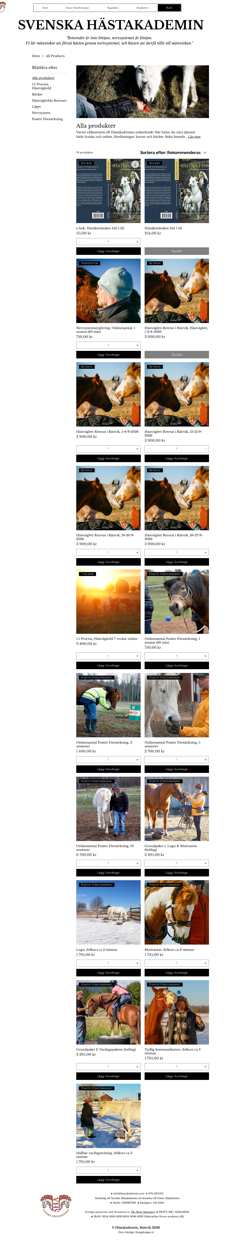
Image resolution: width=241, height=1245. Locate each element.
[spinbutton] (108, 241)
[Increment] (137, 241)
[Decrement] (79, 241)
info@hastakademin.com (128, 1193)
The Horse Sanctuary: (143, 1212)
